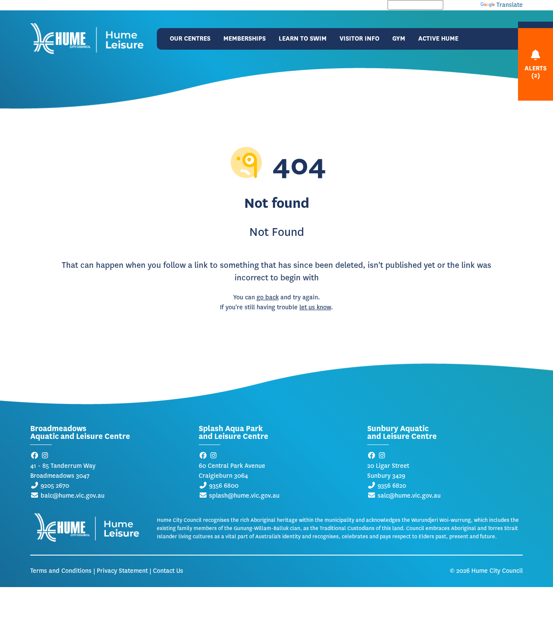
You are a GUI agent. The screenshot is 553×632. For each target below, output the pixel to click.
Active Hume (438, 39)
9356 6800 (223, 486)
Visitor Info (359, 39)
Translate (509, 5)
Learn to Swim (303, 39)
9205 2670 (55, 486)
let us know (315, 307)
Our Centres (190, 39)
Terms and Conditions (61, 571)
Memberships (244, 39)
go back (268, 297)
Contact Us (168, 571)
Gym (398, 39)
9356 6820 (392, 486)
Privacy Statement (122, 571)
